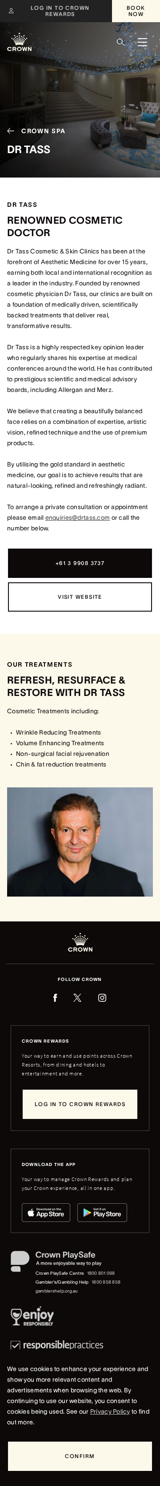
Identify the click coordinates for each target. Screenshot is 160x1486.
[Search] (121, 42)
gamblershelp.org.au (57, 1290)
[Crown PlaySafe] (66, 1263)
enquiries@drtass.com (77, 517)
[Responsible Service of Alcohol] (32, 1318)
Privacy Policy (110, 1411)
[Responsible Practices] (57, 1345)
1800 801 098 (101, 1273)
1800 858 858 (106, 1282)
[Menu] (142, 42)
